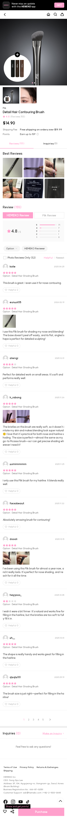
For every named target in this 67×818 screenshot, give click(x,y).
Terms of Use (10, 767)
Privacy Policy (27, 767)
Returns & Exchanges (47, 767)
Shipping (8, 770)
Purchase (41, 812)
